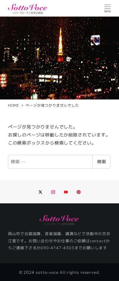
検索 (101, 162)
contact (98, 241)
